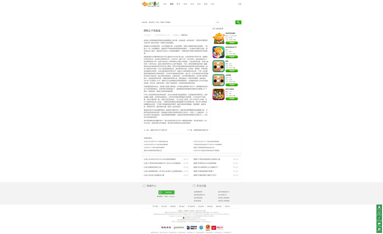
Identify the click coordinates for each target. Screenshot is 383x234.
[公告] (160, 159)
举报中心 (227, 206)
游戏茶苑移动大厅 (231, 47)
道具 (199, 4)
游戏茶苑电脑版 (230, 33)
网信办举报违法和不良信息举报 (185, 220)
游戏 (185, 4)
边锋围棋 (228, 75)
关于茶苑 (155, 206)
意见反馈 (201, 206)
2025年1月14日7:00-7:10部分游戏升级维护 (206, 141)
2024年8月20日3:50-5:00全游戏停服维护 (156, 144)
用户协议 (164, 206)
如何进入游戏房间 (223, 198)
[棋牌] (206, 159)
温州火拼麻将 (230, 89)
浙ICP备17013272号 (198, 214)
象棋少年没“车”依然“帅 (159, 130)
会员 (192, 4)
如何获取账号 (198, 192)
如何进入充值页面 (223, 201)
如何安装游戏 (198, 198)
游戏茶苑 (151, 4)
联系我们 (173, 206)
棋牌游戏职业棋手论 (201, 130)
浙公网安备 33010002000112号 (192, 218)
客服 (205, 4)
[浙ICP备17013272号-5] (175, 214)
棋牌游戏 (185, 51)
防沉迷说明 (191, 206)
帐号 (178, 4)
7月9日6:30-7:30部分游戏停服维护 (154, 147)
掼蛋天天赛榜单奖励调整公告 (153, 150)
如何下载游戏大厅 (223, 192)
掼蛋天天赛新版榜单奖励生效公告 (203, 147)
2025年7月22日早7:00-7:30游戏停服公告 (156, 141)
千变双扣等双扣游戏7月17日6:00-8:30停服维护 (207, 144)
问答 (212, 4)
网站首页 (152, 22)
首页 (165, 4)
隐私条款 (219, 206)
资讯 (172, 4)
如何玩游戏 (197, 201)
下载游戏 (231, 43)
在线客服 (168, 192)
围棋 (227, 61)
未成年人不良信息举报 (178, 221)
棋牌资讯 (184, 35)
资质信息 (210, 206)
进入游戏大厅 (222, 195)
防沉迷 (379, 209)
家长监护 (182, 206)
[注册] (239, 4)
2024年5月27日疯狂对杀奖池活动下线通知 (206, 150)
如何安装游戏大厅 (199, 195)
